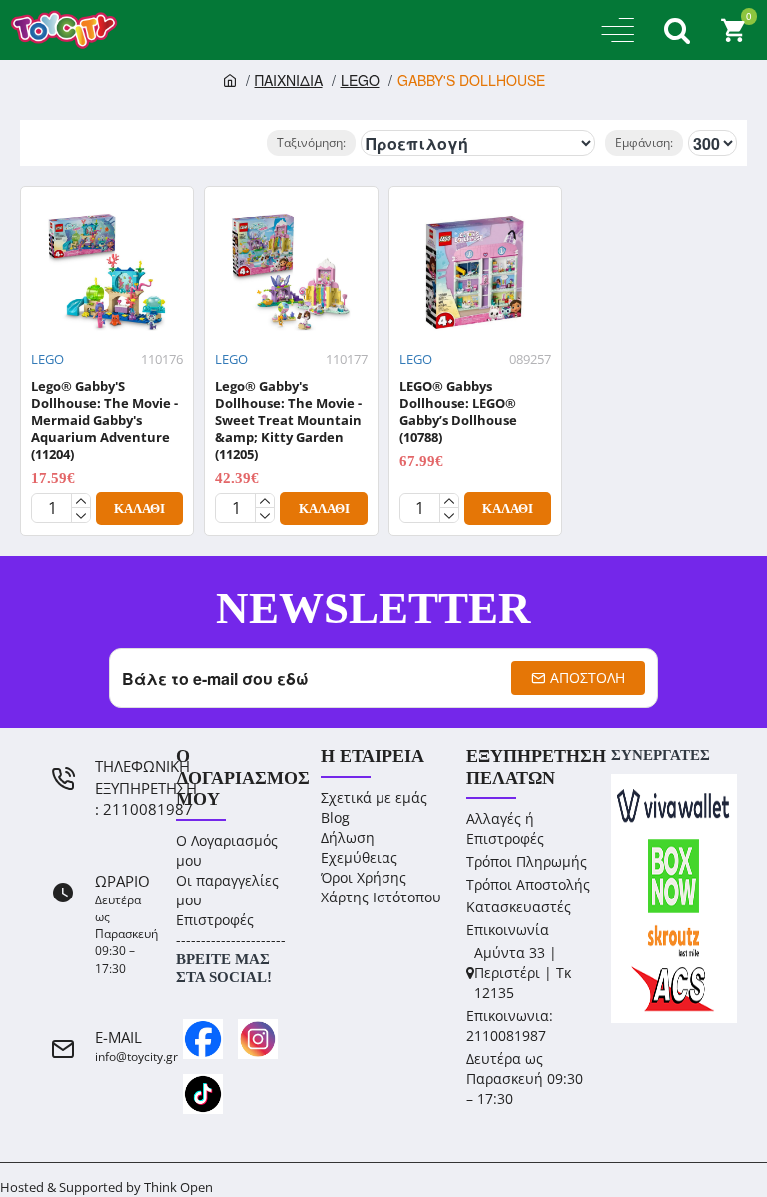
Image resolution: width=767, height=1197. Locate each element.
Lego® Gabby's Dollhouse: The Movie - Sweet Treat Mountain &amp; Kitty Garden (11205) (288, 420)
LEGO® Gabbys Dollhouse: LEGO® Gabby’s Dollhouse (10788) (458, 412)
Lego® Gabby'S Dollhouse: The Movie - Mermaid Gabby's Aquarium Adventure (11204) (104, 420)
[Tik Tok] (203, 1094)
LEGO (360, 80)
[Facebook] (203, 1039)
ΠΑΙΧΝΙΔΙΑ (289, 80)
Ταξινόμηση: (311, 142)
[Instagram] (258, 1039)
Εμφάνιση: (644, 142)
